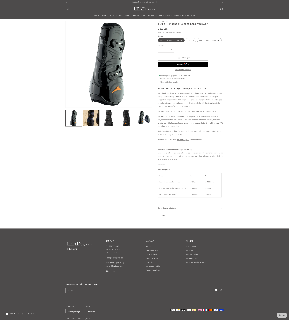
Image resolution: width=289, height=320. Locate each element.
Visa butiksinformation (169, 82)
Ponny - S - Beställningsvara (171, 40)
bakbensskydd (183, 139)
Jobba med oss (151, 254)
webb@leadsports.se (114, 258)
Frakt (167, 32)
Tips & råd (149, 262)
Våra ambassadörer (153, 270)
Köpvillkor (189, 250)
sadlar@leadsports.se (115, 266)
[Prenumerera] (103, 290)
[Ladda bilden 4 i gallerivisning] (126, 118)
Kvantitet (161, 45)
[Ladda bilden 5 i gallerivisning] (144, 118)
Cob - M (191, 40)
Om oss (148, 246)
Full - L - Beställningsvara (209, 40)
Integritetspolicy (192, 254)
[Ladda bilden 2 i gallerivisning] (91, 118)
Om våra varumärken (153, 266)
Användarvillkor (192, 258)
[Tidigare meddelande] (66, 2)
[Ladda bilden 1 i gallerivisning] (73, 118)
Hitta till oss (110, 271)
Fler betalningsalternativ (183, 70)
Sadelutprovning (152, 250)
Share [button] (163, 215)
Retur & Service (191, 246)
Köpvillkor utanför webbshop (196, 262)
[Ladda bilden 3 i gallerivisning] (109, 118)
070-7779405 (114, 246)
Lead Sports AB (74, 319)
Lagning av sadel (152, 258)
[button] (67, 9)
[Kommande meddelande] (222, 2)
